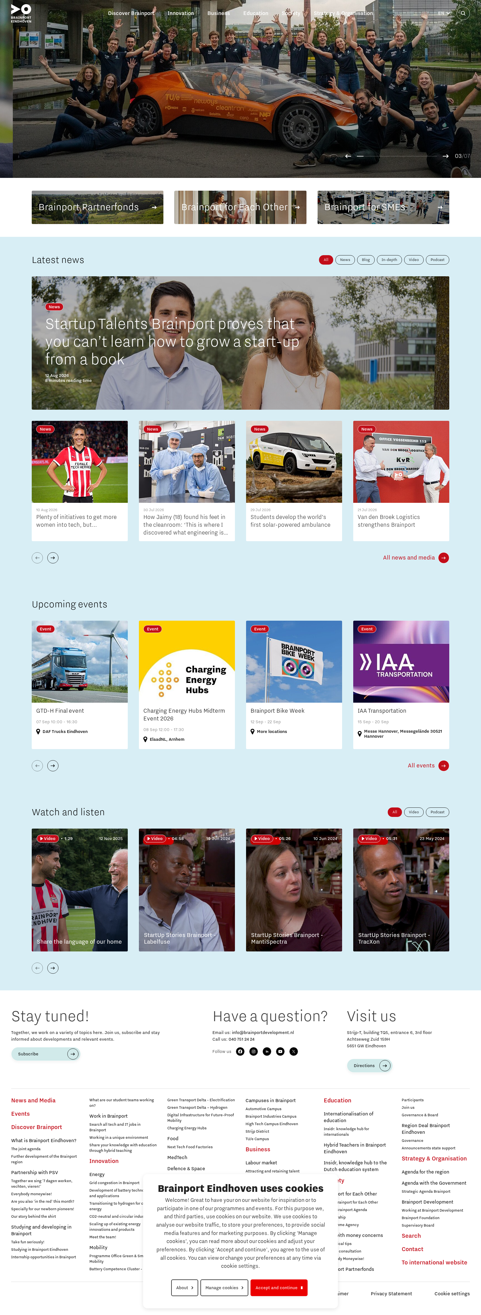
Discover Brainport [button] (131, 13)
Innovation (104, 1161)
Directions (364, 1065)
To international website (434, 1262)
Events (20, 1114)
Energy (97, 1174)
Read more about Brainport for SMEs (366, 162)
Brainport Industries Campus (271, 1116)
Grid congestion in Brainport (114, 1183)
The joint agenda (26, 1149)
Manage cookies (221, 1287)
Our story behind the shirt (33, 1216)
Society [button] (291, 13)
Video (414, 260)
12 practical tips (338, 1244)
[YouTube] (280, 1051)
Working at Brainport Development (432, 1210)
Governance (412, 1140)
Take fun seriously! (28, 1242)
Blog (366, 260)
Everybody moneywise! (31, 1194)
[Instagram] (253, 1051)
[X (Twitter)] (293, 1051)
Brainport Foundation (421, 1218)
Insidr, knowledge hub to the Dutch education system (355, 1166)
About (182, 1287)
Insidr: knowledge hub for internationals (346, 1132)
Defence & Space (186, 1169)
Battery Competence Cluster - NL (118, 1269)
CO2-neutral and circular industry (119, 1216)
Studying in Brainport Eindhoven (39, 1249)
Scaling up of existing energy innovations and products (115, 1227)
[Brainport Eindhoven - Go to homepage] (21, 13)
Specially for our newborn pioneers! (42, 1209)
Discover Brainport (36, 1127)
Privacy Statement (391, 1294)
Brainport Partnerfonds (349, 1269)
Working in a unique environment (118, 1137)
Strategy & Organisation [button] (343, 13)
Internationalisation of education (348, 1117)
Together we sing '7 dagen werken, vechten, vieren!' (41, 1184)
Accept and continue (277, 1287)
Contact (412, 1249)
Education (337, 1100)
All (326, 260)
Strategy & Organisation (434, 1158)
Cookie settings (452, 1294)
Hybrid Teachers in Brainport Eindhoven (355, 1148)
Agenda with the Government (434, 1183)
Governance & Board (420, 1115)
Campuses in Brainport (271, 1100)
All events (421, 765)
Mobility (98, 1248)
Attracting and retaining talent (273, 1171)
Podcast (438, 260)
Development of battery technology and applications (120, 1193)
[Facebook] (240, 1051)
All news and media (409, 558)
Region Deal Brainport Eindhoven (426, 1129)
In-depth (389, 260)
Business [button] (218, 13)
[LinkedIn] (266, 1051)
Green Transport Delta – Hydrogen (197, 1107)
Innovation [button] (181, 13)
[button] (348, 156)
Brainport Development (427, 1202)
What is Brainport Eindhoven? (43, 1141)
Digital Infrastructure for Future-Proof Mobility (200, 1118)
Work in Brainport (108, 1116)
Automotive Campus (263, 1109)
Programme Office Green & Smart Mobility (118, 1259)
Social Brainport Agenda (345, 1210)
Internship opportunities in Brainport (43, 1257)
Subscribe (28, 1054)
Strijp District (257, 1131)
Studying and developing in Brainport (41, 1230)
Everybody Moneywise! (344, 1259)
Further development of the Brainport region (44, 1159)
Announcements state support (428, 1148)
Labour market (261, 1163)
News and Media (33, 1100)
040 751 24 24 (241, 1039)
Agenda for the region (425, 1172)
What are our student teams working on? (121, 1103)
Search (411, 1236)
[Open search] (463, 13)
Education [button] (255, 13)
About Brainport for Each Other (351, 1202)
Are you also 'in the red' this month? (42, 1201)
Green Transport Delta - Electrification (201, 1100)
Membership (335, 1217)
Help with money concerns (353, 1235)
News (345, 260)
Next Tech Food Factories (190, 1147)
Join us (408, 1107)
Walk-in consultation (342, 1251)
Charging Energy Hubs (187, 1128)
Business (258, 1149)
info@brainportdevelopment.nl (263, 1032)
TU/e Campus (257, 1139)
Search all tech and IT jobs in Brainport (115, 1127)
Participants (413, 1100)
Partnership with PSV (34, 1172)
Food (172, 1139)
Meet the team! (102, 1237)
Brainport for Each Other (350, 1194)
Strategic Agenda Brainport (426, 1191)
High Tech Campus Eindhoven (272, 1124)
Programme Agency (341, 1225)
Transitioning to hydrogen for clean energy (120, 1206)
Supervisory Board (418, 1225)
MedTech (177, 1157)
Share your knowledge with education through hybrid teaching (123, 1148)
